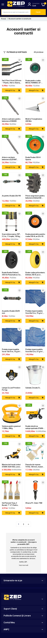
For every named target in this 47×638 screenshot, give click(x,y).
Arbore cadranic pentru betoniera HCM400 (11, 120)
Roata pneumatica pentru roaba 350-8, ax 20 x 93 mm (35, 235)
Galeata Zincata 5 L (32, 388)
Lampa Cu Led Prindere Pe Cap (11, 389)
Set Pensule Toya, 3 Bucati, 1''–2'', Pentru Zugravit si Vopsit (10, 504)
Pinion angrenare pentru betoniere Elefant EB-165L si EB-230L (35, 197)
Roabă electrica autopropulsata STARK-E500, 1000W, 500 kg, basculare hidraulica (34, 427)
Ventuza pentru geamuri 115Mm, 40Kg (11, 427)
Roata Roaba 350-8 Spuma (32, 158)
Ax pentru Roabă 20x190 (11, 196)
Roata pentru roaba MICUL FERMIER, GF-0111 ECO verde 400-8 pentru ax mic (34, 82)
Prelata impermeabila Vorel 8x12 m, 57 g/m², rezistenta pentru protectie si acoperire (34, 350)
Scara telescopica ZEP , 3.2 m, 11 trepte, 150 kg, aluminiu (11, 235)
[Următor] (28, 524)
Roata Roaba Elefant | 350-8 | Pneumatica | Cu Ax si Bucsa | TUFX (11, 274)
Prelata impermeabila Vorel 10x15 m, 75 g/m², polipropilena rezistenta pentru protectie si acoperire (11, 350)
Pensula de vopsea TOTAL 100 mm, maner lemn (34, 466)
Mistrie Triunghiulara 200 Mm (33, 120)
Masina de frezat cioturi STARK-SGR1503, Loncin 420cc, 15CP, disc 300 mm (11, 466)
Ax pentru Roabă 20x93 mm (11, 312)
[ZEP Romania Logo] (16, 4)
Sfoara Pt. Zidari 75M (33, 503)
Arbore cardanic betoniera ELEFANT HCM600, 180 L (9, 158)
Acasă (3, 19)
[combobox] (16, 12)
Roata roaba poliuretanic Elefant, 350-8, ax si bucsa (35, 274)
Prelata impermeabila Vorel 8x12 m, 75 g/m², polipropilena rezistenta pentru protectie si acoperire (34, 312)
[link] (19, 60)
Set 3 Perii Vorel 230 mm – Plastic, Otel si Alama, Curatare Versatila (11, 82)
